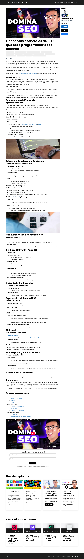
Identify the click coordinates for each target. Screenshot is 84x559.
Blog (58, 2)
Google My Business (13, 335)
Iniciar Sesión (74, 2)
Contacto (68, 2)
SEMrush (35, 124)
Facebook (64, 34)
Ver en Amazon (49, 504)
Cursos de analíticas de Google (18, 406)
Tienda (54, 2)
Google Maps (37, 337)
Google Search (30, 337)
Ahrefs (39, 124)
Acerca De (62, 2)
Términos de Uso (51, 556)
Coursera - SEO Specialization (17, 410)
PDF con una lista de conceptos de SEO (28, 73)
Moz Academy (14, 408)
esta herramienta (39, 363)
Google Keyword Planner (27, 124)
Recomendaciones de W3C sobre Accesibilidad (21, 416)
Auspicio (58, 556)
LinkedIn (65, 26)
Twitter (64, 30)
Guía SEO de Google (15, 414)
